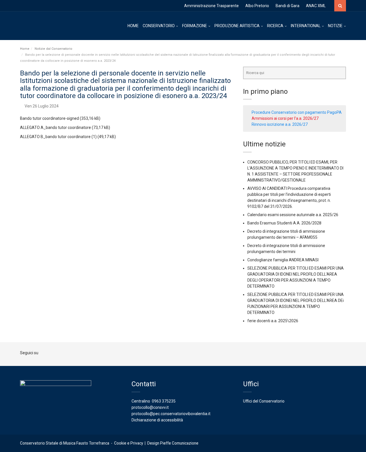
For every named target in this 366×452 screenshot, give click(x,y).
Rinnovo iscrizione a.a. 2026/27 (280, 124)
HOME (133, 25)
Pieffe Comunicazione (179, 443)
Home (24, 49)
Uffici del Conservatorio (264, 401)
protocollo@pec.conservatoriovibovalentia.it (171, 413)
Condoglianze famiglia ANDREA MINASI (283, 260)
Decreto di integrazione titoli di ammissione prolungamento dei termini (286, 248)
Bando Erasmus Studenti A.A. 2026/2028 (284, 223)
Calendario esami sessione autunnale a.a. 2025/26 (292, 214)
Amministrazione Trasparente (211, 5)
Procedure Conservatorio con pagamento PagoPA (297, 112)
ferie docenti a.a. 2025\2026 (272, 320)
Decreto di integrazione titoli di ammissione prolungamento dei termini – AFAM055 (286, 234)
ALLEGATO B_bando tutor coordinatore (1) (58, 136)
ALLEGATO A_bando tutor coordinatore (55, 127)
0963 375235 (164, 401)
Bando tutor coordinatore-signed (49, 118)
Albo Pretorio (257, 5)
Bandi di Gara (287, 5)
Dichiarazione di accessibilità (157, 420)
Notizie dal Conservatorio (53, 49)
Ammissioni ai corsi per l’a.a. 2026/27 (285, 118)
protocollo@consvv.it (150, 407)
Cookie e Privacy (128, 443)
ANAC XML (316, 5)
